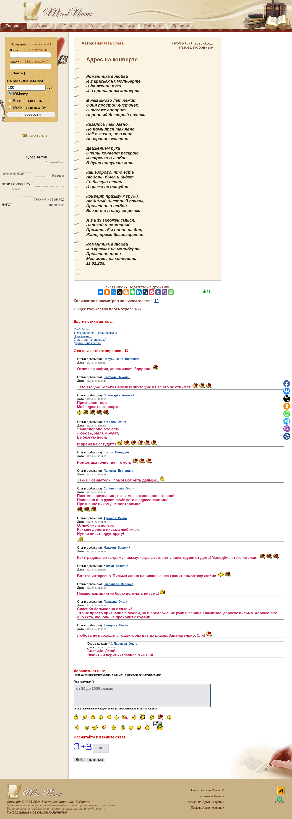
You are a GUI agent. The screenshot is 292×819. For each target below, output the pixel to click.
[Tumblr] (158, 292)
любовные (203, 47)
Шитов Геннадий (116, 452)
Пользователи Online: (207, 790)
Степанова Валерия (118, 584)
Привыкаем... (83, 336)
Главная (14, 26)
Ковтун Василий (116, 566)
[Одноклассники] (107, 292)
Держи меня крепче (87, 343)
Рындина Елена (116, 625)
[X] (120, 292)
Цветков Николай (117, 377)
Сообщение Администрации (205, 802)
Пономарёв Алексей (119, 395)
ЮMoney (20, 94)
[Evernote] (132, 292)
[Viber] (164, 292)
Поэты (69, 26)
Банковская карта (28, 101)
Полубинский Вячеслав (121, 359)
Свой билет (81, 329)
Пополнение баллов (210, 796)
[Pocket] (151, 292)
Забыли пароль (37, 61)
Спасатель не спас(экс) (90, 339)
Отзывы (97, 26)
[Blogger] (126, 292)
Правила (180, 26)
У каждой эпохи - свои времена (95, 333)
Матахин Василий (117, 547)
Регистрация (38, 50)
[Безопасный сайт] (279, 802)
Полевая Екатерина (118, 470)
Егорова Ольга (115, 422)
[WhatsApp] (171, 292)
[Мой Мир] (113, 292)
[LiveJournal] (145, 292)
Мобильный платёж (29, 108)
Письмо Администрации (207, 807)
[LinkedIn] (139, 292)
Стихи (41, 26)
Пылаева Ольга (115, 601)
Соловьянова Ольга (119, 488)
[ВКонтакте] (100, 292)
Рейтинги (153, 26)
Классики (125, 26)
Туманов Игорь (115, 518)
